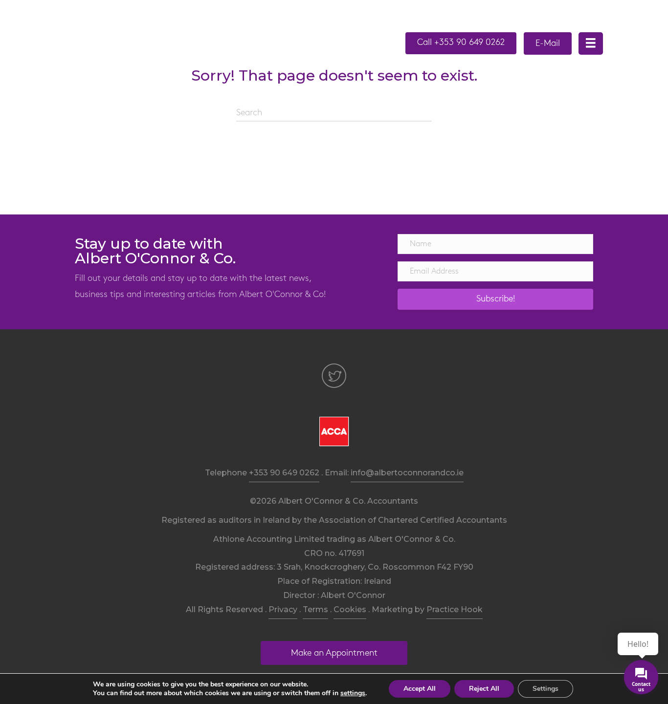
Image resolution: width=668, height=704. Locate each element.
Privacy (282, 609)
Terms (315, 609)
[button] (460, 43)
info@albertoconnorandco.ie (407, 472)
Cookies (350, 609)
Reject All (484, 688)
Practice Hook (454, 609)
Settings (545, 688)
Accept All (419, 688)
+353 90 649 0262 (284, 472)
